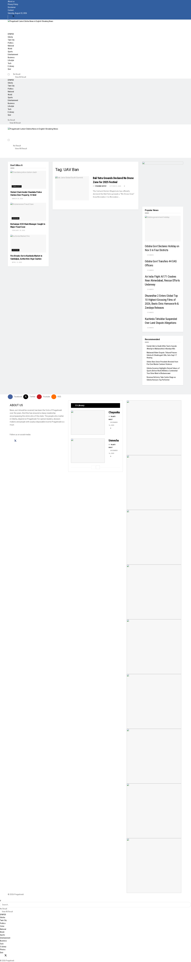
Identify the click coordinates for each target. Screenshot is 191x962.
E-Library (11, 66)
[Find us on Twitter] (13, 16)
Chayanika (114, 412)
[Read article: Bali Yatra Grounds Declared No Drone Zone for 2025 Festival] (72, 188)
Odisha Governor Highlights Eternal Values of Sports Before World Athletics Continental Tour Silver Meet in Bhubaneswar (163, 370)
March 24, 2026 (17, 198)
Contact (11, 10)
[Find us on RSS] (22, 16)
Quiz (9, 69)
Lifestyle (11, 60)
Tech (9, 63)
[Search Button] (19, 72)
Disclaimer (12, 7)
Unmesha (114, 440)
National (11, 46)
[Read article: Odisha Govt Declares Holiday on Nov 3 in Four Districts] (163, 228)
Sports (10, 52)
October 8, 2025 (115, 186)
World (10, 49)
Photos (2, 949)
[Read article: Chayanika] (88, 422)
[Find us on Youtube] (18, 16)
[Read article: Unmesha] (88, 451)
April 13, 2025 (17, 262)
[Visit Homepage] (30, 21)
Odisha (10, 37)
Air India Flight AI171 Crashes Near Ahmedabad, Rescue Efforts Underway (162, 280)
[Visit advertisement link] (162, 182)
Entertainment (13, 54)
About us (11, 1)
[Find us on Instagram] (20, 440)
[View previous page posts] (93, 467)
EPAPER (11, 34)
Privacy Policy (13, 4)
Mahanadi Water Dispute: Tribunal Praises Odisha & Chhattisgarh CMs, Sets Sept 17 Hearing (162, 355)
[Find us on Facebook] (9, 16)
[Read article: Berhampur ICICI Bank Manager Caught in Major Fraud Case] (28, 212)
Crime (2, 926)
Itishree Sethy (100, 186)
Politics (10, 43)
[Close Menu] (0, 900)
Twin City (11, 40)
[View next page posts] (98, 467)
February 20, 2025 (18, 230)
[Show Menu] (8, 126)
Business (11, 57)
